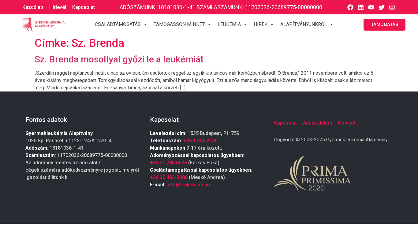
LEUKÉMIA (229, 24)
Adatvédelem (317, 123)
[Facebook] (350, 7)
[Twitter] (381, 7)
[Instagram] (392, 7)
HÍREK (260, 24)
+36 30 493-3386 (169, 177)
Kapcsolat (83, 7)
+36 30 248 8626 (168, 163)
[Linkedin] (360, 7)
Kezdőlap (32, 7)
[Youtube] (371, 7)
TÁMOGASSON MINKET (179, 24)
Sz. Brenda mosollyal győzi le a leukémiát (119, 59)
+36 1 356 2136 (200, 141)
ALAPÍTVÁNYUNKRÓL (303, 24)
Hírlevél (57, 7)
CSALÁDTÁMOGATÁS (118, 24)
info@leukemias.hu (188, 185)
